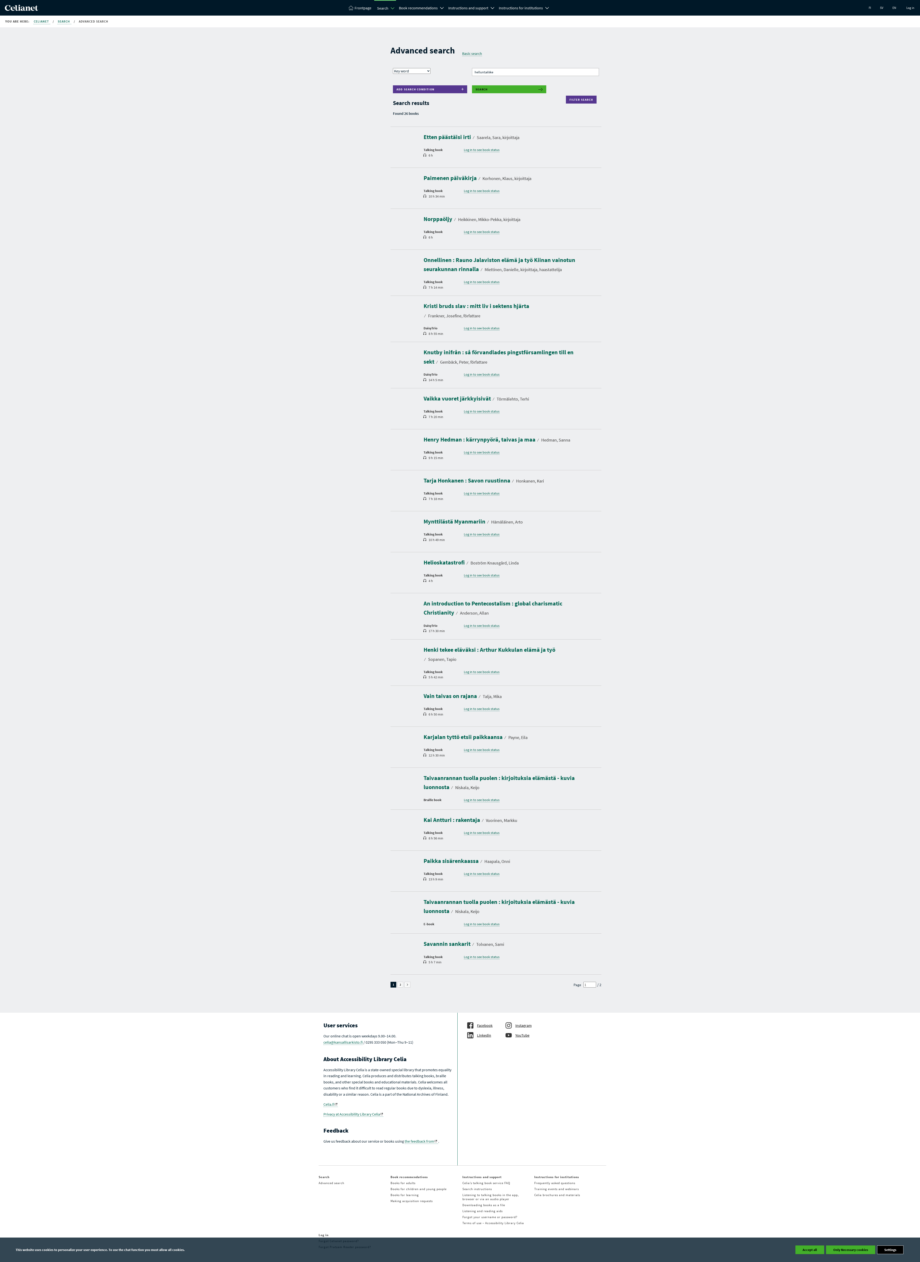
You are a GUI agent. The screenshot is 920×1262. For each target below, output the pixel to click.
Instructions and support (468, 8)
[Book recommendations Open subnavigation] (442, 7)
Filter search (582, 100)
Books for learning (405, 1195)
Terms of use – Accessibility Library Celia (493, 1223)
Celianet (42, 21)
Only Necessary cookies (850, 1250)
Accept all (810, 1250)
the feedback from (419, 1141)
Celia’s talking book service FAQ (486, 1183)
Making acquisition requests (412, 1201)
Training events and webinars (556, 1189)
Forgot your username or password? (490, 1217)
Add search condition (415, 89)
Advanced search (331, 1183)
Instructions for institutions (521, 8)
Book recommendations (418, 8)
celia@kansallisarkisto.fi (343, 1042)
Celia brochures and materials (557, 1195)
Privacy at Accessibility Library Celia (351, 1114)
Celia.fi (328, 1104)
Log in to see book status (482, 150)
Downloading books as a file (483, 1205)
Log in (910, 8)
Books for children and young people (419, 1189)
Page (577, 985)
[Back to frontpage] (21, 9)
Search (382, 8)
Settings (890, 1250)
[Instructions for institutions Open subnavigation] (547, 7)
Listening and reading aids (482, 1211)
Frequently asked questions (554, 1183)
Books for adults (403, 1183)
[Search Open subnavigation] (392, 8)
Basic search (472, 53)
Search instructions (477, 1189)
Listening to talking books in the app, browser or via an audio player (490, 1197)
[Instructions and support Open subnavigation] (492, 7)
